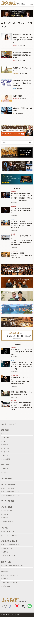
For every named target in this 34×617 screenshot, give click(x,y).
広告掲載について (8, 548)
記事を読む (5, 430)
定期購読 (5, 518)
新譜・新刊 (6, 452)
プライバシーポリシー (9, 555)
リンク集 (4, 528)
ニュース (5, 434)
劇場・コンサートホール (10, 532)
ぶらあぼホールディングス (10, 575)
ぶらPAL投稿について (9, 521)
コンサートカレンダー (9, 424)
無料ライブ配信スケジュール (11, 488)
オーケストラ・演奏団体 (10, 535)
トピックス (6, 441)
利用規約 (5, 552)
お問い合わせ (6, 586)
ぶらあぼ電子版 (7, 510)
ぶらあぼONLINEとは (9, 541)
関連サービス (6, 562)
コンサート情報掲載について (11, 545)
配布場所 (5, 514)
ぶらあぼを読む (6, 507)
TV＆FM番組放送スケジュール (11, 495)
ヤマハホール (6, 472)
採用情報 (5, 579)
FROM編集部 (6, 459)
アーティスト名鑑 (7, 501)
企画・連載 (6, 437)
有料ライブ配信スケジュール (11, 492)
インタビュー (6, 448)
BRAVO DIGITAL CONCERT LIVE (13, 566)
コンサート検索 (6, 478)
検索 (30, 142)
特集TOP (5, 468)
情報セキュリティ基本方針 (10, 582)
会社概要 (4, 571)
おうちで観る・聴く (8, 484)
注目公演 (5, 445)
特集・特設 (5, 465)
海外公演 (5, 455)
